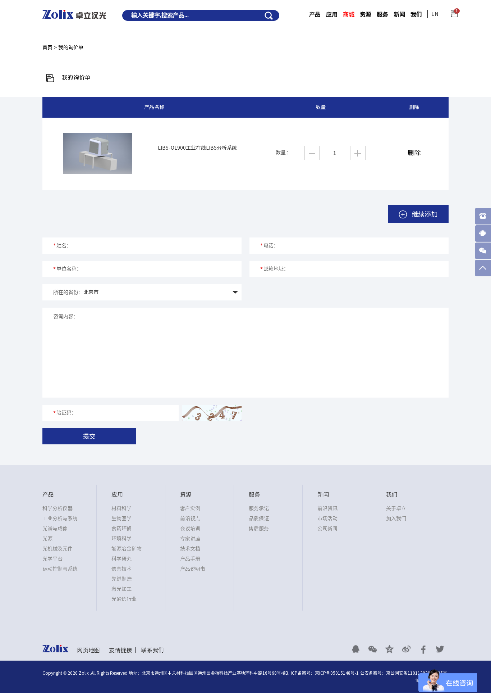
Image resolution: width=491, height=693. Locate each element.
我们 (416, 14)
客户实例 (190, 508)
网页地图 (88, 650)
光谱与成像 (55, 528)
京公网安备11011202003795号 (416, 673)
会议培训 (190, 528)
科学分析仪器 (57, 508)
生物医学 (121, 518)
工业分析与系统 (60, 518)
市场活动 (327, 518)
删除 (414, 152)
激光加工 (121, 589)
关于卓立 (396, 508)
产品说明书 (192, 568)
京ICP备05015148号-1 (337, 673)
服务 (382, 14)
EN (434, 14)
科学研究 (121, 558)
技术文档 (190, 548)
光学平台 (52, 558)
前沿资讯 (327, 508)
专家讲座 (190, 538)
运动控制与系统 (60, 568)
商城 (348, 14)
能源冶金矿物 (126, 548)
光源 (47, 538)
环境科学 (121, 538)
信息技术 (121, 568)
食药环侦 (121, 528)
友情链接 (120, 650)
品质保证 (259, 518)
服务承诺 (259, 508)
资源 (365, 14)
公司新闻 (327, 528)
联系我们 (152, 650)
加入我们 (396, 518)
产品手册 (190, 558)
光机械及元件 (57, 548)
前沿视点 (190, 518)
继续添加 (423, 214)
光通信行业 (124, 599)
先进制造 (121, 578)
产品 (315, 14)
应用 (332, 14)
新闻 (399, 14)
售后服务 (259, 528)
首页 (47, 47)
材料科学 (121, 508)
